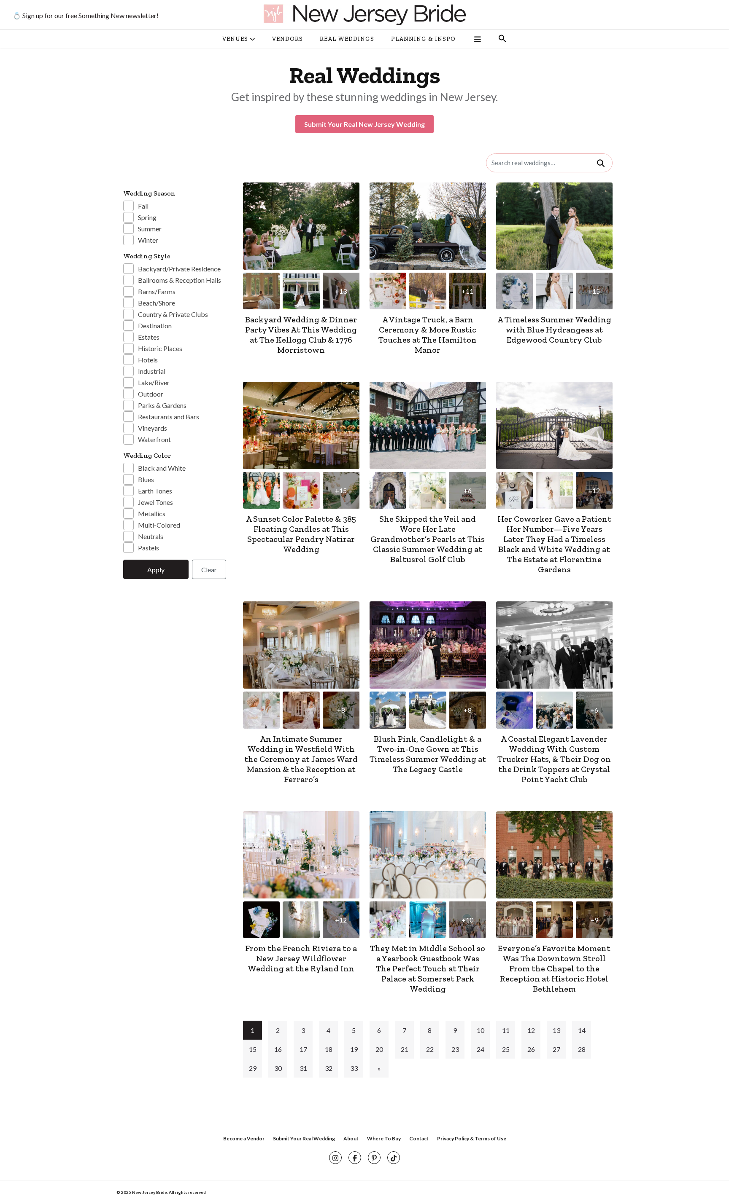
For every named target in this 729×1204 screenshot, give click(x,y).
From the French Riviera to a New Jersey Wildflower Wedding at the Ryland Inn (301, 958)
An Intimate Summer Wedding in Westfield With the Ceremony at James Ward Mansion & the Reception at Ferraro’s (301, 759)
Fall (143, 206)
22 (430, 1049)
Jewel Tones (155, 502)
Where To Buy (384, 1138)
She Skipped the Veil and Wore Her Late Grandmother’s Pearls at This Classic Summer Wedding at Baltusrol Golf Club (427, 539)
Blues (146, 479)
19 (354, 1049)
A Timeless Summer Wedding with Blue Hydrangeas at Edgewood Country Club (554, 329)
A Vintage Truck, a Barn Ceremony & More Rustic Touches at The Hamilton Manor (427, 334)
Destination (155, 326)
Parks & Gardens (162, 405)
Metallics (151, 513)
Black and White (162, 468)
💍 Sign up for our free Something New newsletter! (86, 15)
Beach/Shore (156, 303)
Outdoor (150, 394)
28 (582, 1049)
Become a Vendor (244, 1138)
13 (556, 1030)
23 (455, 1049)
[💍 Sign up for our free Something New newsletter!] (364, 14)
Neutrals (150, 536)
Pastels (148, 548)
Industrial (151, 371)
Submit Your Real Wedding (304, 1138)
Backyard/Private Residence (179, 269)
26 (531, 1049)
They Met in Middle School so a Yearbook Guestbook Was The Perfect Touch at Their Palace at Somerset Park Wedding (427, 968)
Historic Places (160, 348)
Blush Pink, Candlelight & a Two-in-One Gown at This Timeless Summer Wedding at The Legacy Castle (428, 754)
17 (303, 1049)
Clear (209, 570)
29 (252, 1068)
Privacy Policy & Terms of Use (471, 1138)
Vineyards (152, 428)
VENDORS (287, 39)
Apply (156, 570)
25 (506, 1049)
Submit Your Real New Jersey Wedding (364, 124)
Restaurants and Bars (168, 417)
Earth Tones (155, 491)
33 (354, 1068)
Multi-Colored (159, 525)
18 (328, 1049)
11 (506, 1030)
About (351, 1138)
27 (556, 1049)
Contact (419, 1138)
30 (278, 1068)
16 (278, 1049)
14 (582, 1030)
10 (480, 1030)
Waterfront (154, 439)
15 (252, 1049)
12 (531, 1030)
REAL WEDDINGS (347, 39)
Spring (147, 217)
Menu (477, 39)
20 (379, 1049)
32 (328, 1068)
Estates (148, 337)
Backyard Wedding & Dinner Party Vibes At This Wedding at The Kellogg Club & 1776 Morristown (301, 334)
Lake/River (154, 382)
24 (480, 1049)
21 (404, 1049)
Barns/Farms (157, 291)
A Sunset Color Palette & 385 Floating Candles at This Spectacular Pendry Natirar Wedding (301, 534)
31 (303, 1068)
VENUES (235, 39)
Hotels (148, 360)
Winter (148, 240)
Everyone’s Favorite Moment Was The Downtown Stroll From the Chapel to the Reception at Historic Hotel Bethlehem (554, 968)
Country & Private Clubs (173, 314)
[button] (502, 39)
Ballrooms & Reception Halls (179, 280)
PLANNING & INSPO (423, 39)
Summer (150, 229)
